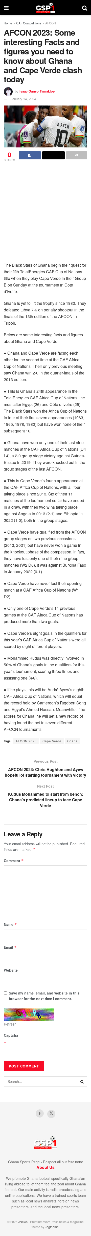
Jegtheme (52, 1227)
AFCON (50, 23)
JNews (23, 1221)
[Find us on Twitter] (51, 1114)
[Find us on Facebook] (40, 1113)
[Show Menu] (6, 7)
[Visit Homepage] (45, 8)
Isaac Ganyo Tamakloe (37, 91)
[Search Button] (84, 7)
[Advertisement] (45, 213)
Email (10, 947)
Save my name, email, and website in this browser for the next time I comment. (44, 995)
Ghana (72, 741)
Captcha (11, 1035)
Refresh (10, 1024)
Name (10, 924)
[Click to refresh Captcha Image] (29, 1014)
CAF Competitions (28, 23)
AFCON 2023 (26, 741)
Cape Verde (51, 741)
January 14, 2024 (23, 98)
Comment (14, 860)
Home (8, 23)
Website (11, 970)
